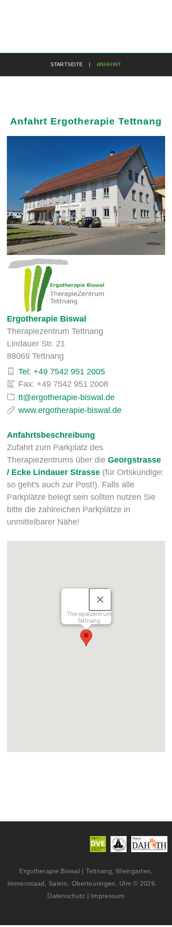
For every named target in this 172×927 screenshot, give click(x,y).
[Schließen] (100, 599)
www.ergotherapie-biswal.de (70, 410)
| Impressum (106, 895)
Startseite (66, 64)
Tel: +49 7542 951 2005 (61, 371)
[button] (86, 638)
